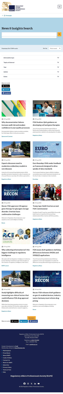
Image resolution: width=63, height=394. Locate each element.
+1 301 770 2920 (34, 340)
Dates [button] (5, 76)
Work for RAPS (7, 362)
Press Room (6, 353)
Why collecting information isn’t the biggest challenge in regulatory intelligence (16, 252)
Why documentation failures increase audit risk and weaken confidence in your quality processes (16, 125)
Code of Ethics (7, 357)
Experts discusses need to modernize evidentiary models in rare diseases (14, 166)
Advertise (6, 365)
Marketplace (7, 350)
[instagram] (28, 383)
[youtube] (38, 383)
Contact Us (6, 360)
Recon (3, 223)
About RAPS (6, 355)
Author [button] (6, 72)
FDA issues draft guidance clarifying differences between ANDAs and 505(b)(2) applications (47, 252)
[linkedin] (35, 383)
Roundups (35, 179)
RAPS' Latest (5, 265)
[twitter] (31, 383)
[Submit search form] (59, 34)
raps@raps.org (33, 344)
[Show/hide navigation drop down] (59, 6)
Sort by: (45, 48)
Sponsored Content (7, 136)
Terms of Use (7, 369)
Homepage (9, 15)
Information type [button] (9, 57)
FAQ (4, 372)
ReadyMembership (20, 348)
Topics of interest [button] (9, 62)
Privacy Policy (7, 367)
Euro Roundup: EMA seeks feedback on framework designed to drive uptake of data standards (47, 166)
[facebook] (24, 383)
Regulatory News (37, 135)
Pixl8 (16, 346)
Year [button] (5, 67)
